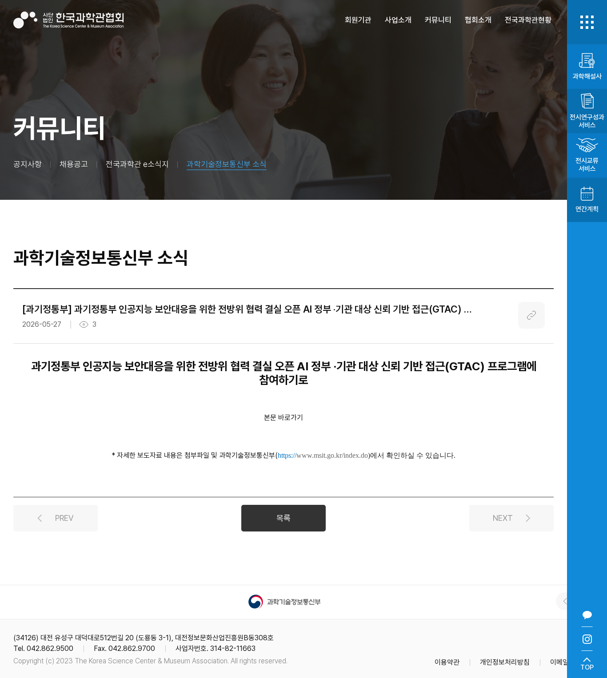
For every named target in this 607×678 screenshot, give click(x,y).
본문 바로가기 (283, 417)
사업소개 (398, 20)
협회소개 (478, 20)
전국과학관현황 (528, 20)
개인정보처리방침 (505, 662)
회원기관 (358, 20)
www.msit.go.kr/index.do (332, 455)
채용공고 (74, 164)
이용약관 (447, 662)
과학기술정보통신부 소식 (227, 164)
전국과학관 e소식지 (137, 164)
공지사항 (27, 164)
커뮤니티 (438, 20)
